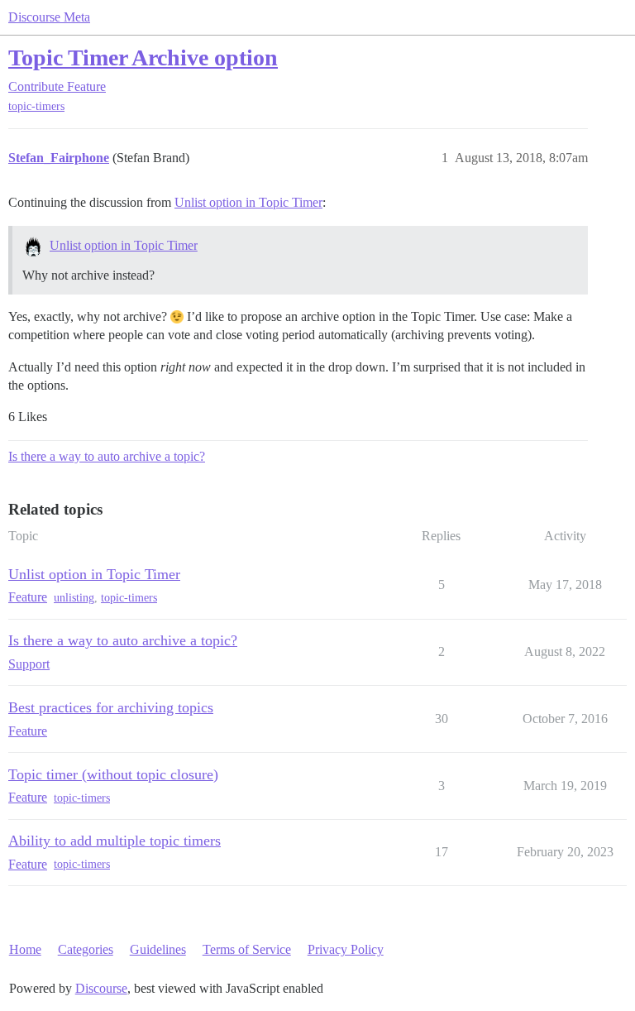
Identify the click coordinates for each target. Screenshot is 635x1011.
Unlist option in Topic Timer (248, 202)
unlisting (74, 598)
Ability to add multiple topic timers (114, 840)
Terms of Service (247, 949)
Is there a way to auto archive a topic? (106, 456)
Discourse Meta (49, 17)
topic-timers (36, 106)
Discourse (101, 988)
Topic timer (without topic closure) (113, 774)
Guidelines (158, 949)
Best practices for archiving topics (110, 707)
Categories (85, 949)
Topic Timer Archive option (143, 57)
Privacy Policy (346, 949)
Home (25, 949)
